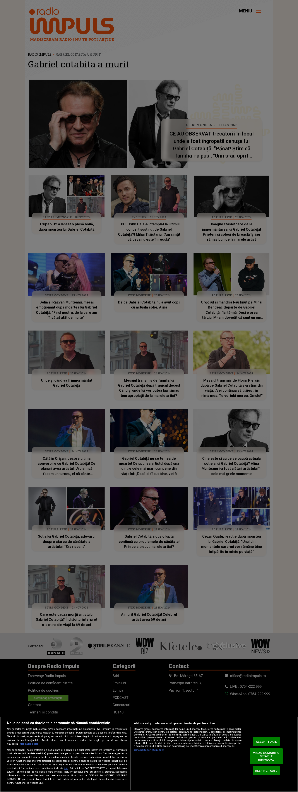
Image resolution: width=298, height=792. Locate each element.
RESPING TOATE (266, 770)
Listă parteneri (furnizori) (149, 750)
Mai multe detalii (29, 743)
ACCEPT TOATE (266, 741)
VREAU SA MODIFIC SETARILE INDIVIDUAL (266, 756)
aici (66, 768)
